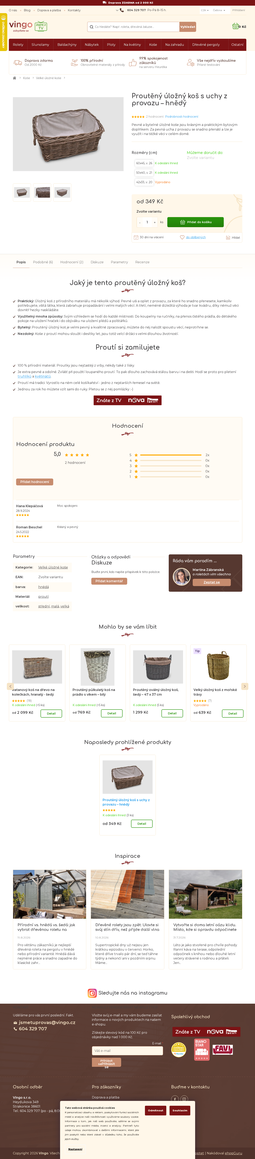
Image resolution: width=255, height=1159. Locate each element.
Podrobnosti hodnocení (181, 116)
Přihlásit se (108, 1064)
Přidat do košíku (199, 222)
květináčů (43, 376)
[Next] (244, 686)
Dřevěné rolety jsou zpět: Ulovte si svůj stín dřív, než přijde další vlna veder (127, 927)
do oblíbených (196, 237)
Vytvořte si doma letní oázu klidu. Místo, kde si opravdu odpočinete (204, 927)
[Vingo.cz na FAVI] (223, 1050)
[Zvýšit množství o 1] (155, 222)
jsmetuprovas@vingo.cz (47, 1022)
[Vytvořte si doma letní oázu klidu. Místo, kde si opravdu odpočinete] (205, 894)
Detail (51, 713)
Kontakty (74, 10)
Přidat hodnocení (34, 482)
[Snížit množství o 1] (140, 222)
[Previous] (10, 686)
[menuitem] (18, 45)
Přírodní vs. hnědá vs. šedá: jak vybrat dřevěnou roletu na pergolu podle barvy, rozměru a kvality (48, 927)
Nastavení (75, 1149)
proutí (43, 597)
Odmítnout (155, 1110)
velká (64, 606)
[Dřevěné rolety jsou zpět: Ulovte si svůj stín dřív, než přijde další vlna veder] (127, 894)
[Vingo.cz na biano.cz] (202, 1049)
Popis (21, 262)
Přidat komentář (109, 581)
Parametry (119, 262)
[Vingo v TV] (206, 1032)
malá (55, 606)
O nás (13, 10)
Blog (27, 10)
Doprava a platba (49, 10)
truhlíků (24, 376)
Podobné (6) (43, 262)
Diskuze (97, 262)
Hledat (187, 27)
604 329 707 (33, 1028)
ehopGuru (233, 1153)
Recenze (142, 262)
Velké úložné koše (53, 567)
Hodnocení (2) (71, 262)
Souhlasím (180, 1110)
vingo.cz (175, 1099)
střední (44, 606)
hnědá (43, 587)
